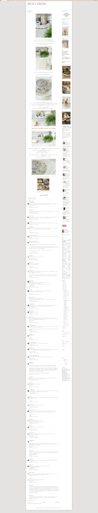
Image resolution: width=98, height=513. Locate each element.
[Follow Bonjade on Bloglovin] (65, 24)
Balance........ (66, 318)
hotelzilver (68, 250)
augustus (65, 295)
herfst (69, 248)
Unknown (30, 419)
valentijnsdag (68, 269)
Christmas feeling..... (68, 208)
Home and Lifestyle (32, 235)
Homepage (44, 502)
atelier (69, 239)
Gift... (67, 158)
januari (65, 325)
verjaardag (68, 270)
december (65, 290)
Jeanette (30, 334)
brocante (63, 242)
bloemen (64, 241)
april (65, 321)
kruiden (69, 256)
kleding (69, 255)
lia (29, 289)
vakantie (63, 269)
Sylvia (30, 316)
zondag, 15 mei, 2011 (33, 482)
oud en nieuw (68, 262)
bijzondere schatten (66, 240)
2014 (64, 285)
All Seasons (31, 202)
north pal (31, 472)
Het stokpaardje (32, 342)
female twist (68, 245)
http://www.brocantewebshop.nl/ (43, 176)
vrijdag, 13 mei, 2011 (33, 393)
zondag (68, 278)
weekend (66, 274)
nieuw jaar (63, 262)
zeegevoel (67, 277)
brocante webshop (65, 243)
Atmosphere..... (66, 306)
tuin (69, 268)
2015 (64, 284)
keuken (63, 255)
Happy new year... (67, 217)
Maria (30, 262)
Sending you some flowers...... (67, 301)
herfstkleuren (64, 250)
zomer (69, 277)
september (65, 294)
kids (66, 255)
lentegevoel (64, 258)
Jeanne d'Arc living (66, 252)
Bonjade (37, 3)
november (65, 291)
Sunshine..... (66, 317)
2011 (64, 289)
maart (65, 322)
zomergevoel (64, 278)
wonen (68, 275)
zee (64, 277)
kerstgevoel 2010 (66, 254)
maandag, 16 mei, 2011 (33, 492)
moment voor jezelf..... (66, 261)
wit (66, 275)
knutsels (63, 256)
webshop (63, 274)
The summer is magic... (68, 181)
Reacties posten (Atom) (37, 503)
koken (66, 256)
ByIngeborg (31, 440)
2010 (64, 326)
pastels (66, 263)
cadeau (63, 244)
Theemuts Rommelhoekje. (33, 355)
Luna (69, 258)
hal (67, 248)
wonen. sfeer (65, 276)
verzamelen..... (65, 271)
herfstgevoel (64, 249)
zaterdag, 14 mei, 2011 (33, 401)
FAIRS (65, 245)
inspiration (68, 251)
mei (64, 299)
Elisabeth (31, 389)
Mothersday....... (67, 316)
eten (63, 245)
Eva (29, 396)
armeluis (63, 239)
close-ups (66, 244)
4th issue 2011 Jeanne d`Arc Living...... (66, 308)
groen (65, 248)
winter (69, 274)
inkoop (63, 251)
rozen (69, 264)
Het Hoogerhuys (32, 325)
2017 (64, 281)
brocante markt (68, 242)
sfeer (63, 266)
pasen (63, 263)
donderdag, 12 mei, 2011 (33, 207)
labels (63, 257)
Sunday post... (67, 166)
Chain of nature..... (66, 304)
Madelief (30, 362)
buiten (69, 243)
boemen (69, 241)
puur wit (30, 432)
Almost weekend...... (66, 302)
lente (69, 257)
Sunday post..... (67, 149)
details (69, 244)
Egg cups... (68, 173)
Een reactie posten (32, 500)
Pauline (30, 270)
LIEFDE (68, 258)
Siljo (30, 478)
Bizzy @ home (31, 297)
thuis (63, 268)
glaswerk (63, 248)
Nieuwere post (30, 502)
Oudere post (57, 502)
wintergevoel (64, 275)
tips (66, 268)
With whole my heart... (68, 190)
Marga (30, 280)
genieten (63, 247)
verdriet (63, 270)
